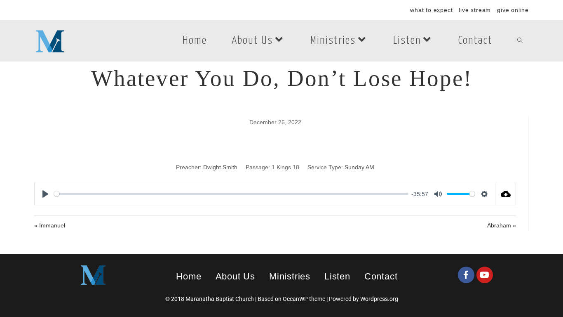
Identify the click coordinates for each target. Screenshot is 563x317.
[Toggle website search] (520, 41)
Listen (337, 276)
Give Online (513, 10)
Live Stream (475, 10)
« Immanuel (49, 225)
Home (188, 276)
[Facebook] (466, 275)
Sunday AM (359, 167)
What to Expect (431, 10)
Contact (381, 276)
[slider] (231, 194)
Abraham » (501, 225)
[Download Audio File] (505, 194)
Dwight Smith (220, 167)
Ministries (289, 276)
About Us (235, 276)
